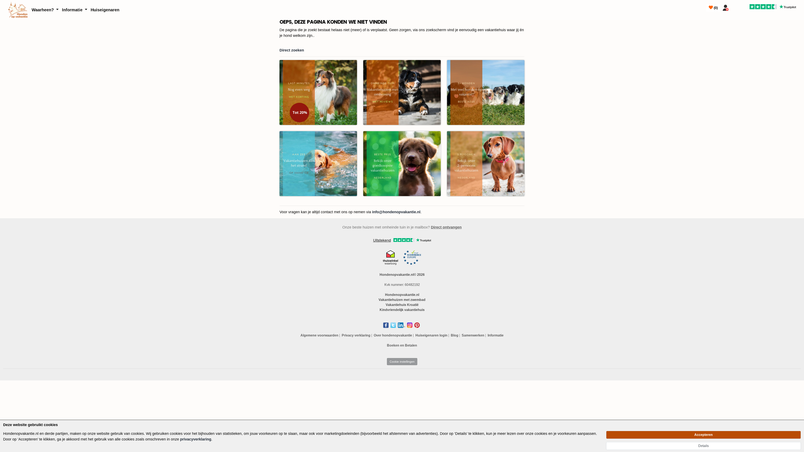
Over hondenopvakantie (393, 335)
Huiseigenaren (105, 10)
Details (703, 446)
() (715, 8)
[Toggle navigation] (735, 7)
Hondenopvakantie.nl (402, 295)
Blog (454, 335)
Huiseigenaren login (431, 335)
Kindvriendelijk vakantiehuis (402, 310)
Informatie (73, 10)
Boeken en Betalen (402, 345)
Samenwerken (473, 335)
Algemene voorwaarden (319, 335)
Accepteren (703, 435)
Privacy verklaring (356, 335)
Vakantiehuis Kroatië (402, 305)
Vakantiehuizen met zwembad (402, 300)
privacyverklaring (195, 439)
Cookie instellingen (402, 361)
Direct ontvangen (446, 227)
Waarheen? (43, 10)
